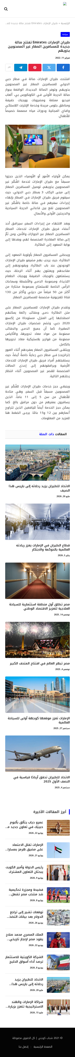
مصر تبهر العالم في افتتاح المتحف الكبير (40, 663)
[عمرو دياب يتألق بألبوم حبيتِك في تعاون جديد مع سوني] (58, 828)
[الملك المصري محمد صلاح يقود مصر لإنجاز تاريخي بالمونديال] (58, 940)
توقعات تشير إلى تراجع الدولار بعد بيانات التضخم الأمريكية (25, 916)
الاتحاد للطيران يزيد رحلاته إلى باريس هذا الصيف (39, 488)
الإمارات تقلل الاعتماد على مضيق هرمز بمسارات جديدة (24, 849)
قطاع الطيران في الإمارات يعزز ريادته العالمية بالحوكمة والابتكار (43, 547)
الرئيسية (65, 23)
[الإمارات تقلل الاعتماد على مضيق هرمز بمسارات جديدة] (58, 850)
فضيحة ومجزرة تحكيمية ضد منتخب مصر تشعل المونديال (26, 894)
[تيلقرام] (20, 67)
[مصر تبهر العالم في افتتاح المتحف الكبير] (37, 640)
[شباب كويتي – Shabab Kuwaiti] (39, 9)
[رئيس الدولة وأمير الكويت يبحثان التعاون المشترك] (58, 873)
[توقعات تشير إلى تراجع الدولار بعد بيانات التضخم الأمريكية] (58, 917)
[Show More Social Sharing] (9, 67)
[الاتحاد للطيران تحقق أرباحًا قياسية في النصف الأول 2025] (37, 753)
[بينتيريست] (34, 67)
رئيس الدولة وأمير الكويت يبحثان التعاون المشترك (24, 869)
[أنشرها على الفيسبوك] (63, 67)
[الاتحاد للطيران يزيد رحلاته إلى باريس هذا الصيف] (37, 463)
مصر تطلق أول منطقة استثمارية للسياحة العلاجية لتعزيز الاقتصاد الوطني (39, 606)
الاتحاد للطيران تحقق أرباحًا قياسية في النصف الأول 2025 (41, 779)
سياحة (65, 34)
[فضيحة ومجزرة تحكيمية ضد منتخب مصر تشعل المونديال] (58, 895)
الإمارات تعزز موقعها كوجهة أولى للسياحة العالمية (39, 720)
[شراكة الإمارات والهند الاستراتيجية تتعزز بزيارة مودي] (58, 1007)
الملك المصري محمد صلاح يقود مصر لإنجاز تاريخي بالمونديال (24, 939)
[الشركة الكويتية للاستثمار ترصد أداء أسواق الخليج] (58, 962)
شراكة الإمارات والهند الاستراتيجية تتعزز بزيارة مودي (25, 1006)
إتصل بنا (23, 1046)
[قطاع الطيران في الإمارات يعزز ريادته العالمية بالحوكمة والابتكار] (37, 522)
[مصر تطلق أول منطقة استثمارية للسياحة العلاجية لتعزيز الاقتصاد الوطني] (37, 581)
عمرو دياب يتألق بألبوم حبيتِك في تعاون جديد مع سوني (24, 826)
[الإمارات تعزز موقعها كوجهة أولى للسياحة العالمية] (37, 694)
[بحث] (6, 9)
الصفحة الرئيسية (43, 1046)
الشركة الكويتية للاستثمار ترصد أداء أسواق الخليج (24, 959)
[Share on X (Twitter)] (49, 67)
